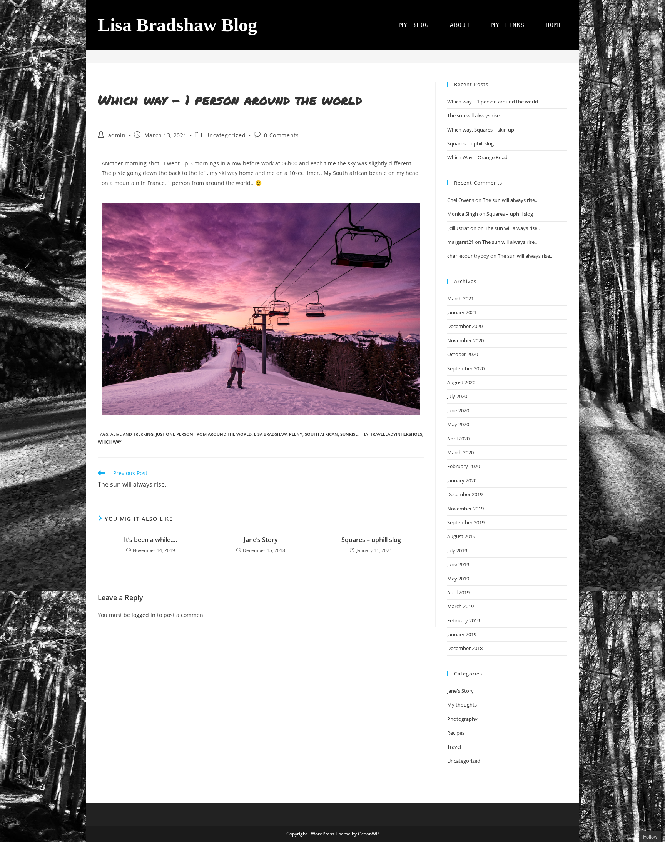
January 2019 (461, 634)
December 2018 (465, 648)
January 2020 (461, 480)
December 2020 (465, 326)
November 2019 (465, 508)
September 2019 (466, 522)
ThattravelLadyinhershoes (391, 434)
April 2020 (458, 438)
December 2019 (465, 494)
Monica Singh (462, 213)
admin (117, 135)
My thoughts (462, 704)
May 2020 (458, 424)
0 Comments (281, 135)
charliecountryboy (468, 255)
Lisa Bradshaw (270, 434)
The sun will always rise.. (474, 115)
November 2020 (465, 340)
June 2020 (458, 410)
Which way (110, 442)
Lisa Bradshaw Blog (177, 25)
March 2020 (460, 452)
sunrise (349, 434)
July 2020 (457, 396)
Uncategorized (225, 135)
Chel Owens (460, 200)
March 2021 (460, 298)
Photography (462, 718)
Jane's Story (460, 690)
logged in (143, 615)
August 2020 (461, 382)
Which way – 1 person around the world (492, 101)
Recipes (455, 732)
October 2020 (462, 354)
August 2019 (461, 536)
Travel (454, 746)
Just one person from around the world (204, 434)
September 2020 (466, 368)
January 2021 (461, 312)
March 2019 (460, 606)
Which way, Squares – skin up (480, 129)
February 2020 (463, 466)
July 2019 (457, 550)
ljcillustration (461, 228)
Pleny (295, 434)
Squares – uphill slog (371, 539)
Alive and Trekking (132, 434)
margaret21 (460, 241)
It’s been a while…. (150, 539)
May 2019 (458, 578)
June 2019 (458, 564)
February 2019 (463, 620)
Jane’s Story (261, 539)
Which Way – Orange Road (477, 157)
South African (321, 434)
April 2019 (458, 592)
